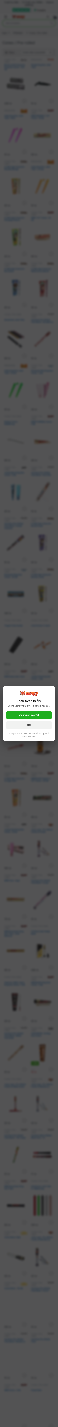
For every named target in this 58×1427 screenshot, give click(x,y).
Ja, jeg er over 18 (29, 715)
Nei (29, 725)
